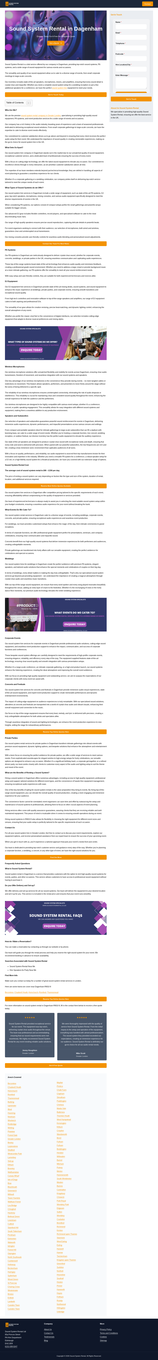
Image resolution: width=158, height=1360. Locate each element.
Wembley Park (63, 1205)
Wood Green (13, 1279)
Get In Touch (131, 99)
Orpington (12, 1253)
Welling (11, 1128)
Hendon (60, 1153)
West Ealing (62, 1241)
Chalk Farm (61, 1090)
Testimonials (49, 1337)
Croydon (60, 1131)
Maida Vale (61, 1108)
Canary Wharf (13, 1176)
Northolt (60, 1271)
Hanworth (61, 1289)
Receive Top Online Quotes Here (56, 732)
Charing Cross (14, 1287)
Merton (59, 1171)
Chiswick (60, 1197)
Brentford (60, 1223)
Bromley (11, 1168)
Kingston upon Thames (66, 1260)
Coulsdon (61, 1219)
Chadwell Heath (21, 992)
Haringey (11, 1272)
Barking (11, 1102)
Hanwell (60, 1249)
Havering (11, 1113)
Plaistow (11, 1132)
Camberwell (13, 1261)
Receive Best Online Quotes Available (56, 486)
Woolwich (12, 1120)
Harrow (60, 1253)
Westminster (13, 1290)
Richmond (61, 1227)
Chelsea (60, 1105)
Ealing (59, 1245)
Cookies (103, 1337)
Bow (9, 1183)
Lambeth (11, 1301)
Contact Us (48, 1333)
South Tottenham (15, 1231)
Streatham (61, 1097)
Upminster (12, 1106)
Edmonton (12, 1239)
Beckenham (13, 1268)
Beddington (61, 1149)
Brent (59, 1138)
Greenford (61, 1264)
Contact (147, 4)
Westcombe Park (15, 1154)
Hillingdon (61, 1308)
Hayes (59, 1293)
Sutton (59, 1212)
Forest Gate (12, 1135)
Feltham (60, 1297)
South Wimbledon (64, 1179)
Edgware (60, 1208)
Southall (60, 1278)
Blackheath (12, 1187)
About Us (48, 1329)
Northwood (61, 1304)
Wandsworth (62, 1134)
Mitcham (60, 1164)
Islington (11, 1246)
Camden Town (14, 1305)
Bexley (10, 1143)
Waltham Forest (14, 1202)
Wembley (61, 1216)
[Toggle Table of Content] (27, 103)
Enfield (11, 1298)
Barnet (59, 1160)
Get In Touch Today (56, 95)
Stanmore (61, 1238)
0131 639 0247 (11, 1347)
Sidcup (11, 1161)
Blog (46, 1341)
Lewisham (12, 1220)
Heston (60, 1282)
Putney (60, 1168)
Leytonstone (13, 1146)
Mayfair (60, 1083)
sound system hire (59, 88)
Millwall (11, 1194)
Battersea (61, 1112)
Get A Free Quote (56, 1065)
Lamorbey (12, 1157)
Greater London (14, 1139)
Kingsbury (61, 1193)
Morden (60, 1182)
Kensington (61, 1123)
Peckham (11, 1235)
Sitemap (103, 1341)
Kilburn (60, 1127)
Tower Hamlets (14, 1198)
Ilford (10, 1109)
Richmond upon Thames (67, 1234)
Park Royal (61, 1201)
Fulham (60, 1142)
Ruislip (60, 1301)
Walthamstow (13, 1172)
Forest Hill (12, 1250)
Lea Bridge (12, 1205)
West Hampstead (64, 1120)
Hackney (11, 1213)
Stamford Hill (13, 1228)
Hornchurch (33, 992)
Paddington (61, 1101)
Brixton (11, 1294)
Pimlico (60, 1086)
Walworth (11, 1242)
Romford (42, 992)
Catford (11, 1224)
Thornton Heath (63, 1116)
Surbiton (60, 1267)
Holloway (11, 1265)
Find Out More (56, 857)
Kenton (60, 1230)
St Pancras (12, 1283)
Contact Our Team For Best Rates (56, 244)
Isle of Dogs (12, 1180)
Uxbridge (60, 1312)
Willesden (61, 1156)
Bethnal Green (14, 1217)
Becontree (9, 992)
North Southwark (15, 1257)
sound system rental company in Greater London (41, 116)
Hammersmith (62, 1175)
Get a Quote (54, 43)
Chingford (12, 1209)
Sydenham (12, 1276)
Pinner (59, 1286)
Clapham (60, 1094)
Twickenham (62, 1256)
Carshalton (61, 1190)
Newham (11, 1117)
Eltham (11, 1165)
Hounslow (61, 1275)
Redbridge (12, 1124)
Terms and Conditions (109, 1333)
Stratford (11, 1150)
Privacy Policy (106, 1329)
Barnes (60, 1186)
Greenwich (12, 1191)
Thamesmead (52, 992)
